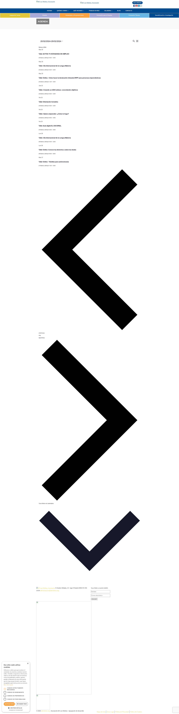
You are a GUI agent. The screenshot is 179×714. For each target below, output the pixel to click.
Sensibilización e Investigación (164, 15)
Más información (8, 685)
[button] (16, 708)
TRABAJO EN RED (94, 10)
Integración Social (15, 15)
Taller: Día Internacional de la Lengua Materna (55, 66)
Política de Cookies (136, 712)
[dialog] (16, 687)
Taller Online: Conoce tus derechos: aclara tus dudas (57, 150)
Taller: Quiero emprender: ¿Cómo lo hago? (54, 114)
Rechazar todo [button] (22, 704)
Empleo (45, 15)
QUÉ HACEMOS (78, 10)
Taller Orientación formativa (48, 102)
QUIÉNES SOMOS (62, 10)
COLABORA (107, 10)
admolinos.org (45, 711)
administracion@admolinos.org (49, 590)
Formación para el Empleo (104, 15)
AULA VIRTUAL (137, 2)
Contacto (128, 10)
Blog (119, 10)
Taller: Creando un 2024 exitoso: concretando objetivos (58, 90)
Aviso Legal (110, 712)
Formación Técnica (134, 15)
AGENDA (49, 10)
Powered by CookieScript (16, 710)
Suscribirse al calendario (46, 503)
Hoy (40, 335)
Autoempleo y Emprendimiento (75, 15)
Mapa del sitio (101, 712)
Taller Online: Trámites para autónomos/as (54, 162)
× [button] (27, 663)
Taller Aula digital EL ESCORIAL (50, 126)
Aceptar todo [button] (9, 704)
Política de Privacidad (122, 712)
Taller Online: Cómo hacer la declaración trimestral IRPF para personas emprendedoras (70, 78)
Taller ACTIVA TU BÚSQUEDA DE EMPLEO (54, 54)
